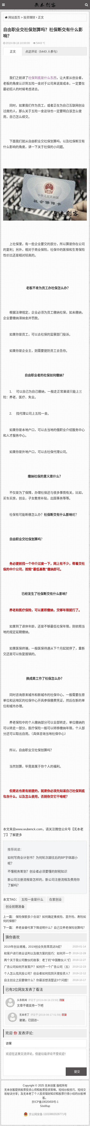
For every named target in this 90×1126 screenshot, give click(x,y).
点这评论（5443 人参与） (42, 51)
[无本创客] (45, 5)
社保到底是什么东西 (42, 78)
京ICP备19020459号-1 (45, 1101)
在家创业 (55, 899)
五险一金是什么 (32, 899)
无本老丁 (24, 1014)
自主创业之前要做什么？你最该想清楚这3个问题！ (37, 980)
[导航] (7, 4)
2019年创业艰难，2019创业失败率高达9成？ (33, 946)
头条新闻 (22, 1000)
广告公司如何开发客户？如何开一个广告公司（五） (37, 966)
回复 (61, 1000)
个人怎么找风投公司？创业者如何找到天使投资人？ (37, 973)
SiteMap (45, 1106)
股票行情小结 (67, 1093)
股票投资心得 (29, 1089)
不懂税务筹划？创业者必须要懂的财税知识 (37, 871)
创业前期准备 (15, 906)
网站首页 (14, 17)
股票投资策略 (48, 1089)
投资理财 (29, 17)
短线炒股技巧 (67, 1089)
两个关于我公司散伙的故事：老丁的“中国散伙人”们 (37, 960)
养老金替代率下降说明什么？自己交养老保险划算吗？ (51, 927)
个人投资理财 (42, 1093)
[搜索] (86, 4)
